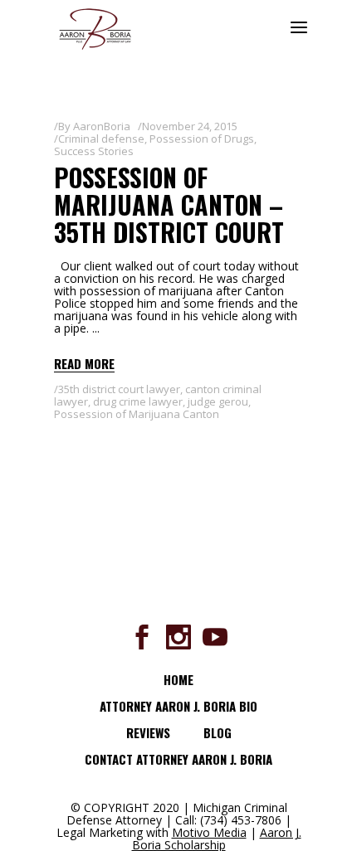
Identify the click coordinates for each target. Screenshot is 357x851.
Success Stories (94, 150)
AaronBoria (101, 126)
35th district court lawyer (119, 389)
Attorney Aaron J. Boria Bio (178, 706)
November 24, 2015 (189, 126)
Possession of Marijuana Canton (136, 413)
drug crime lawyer (138, 401)
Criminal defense (101, 138)
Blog (217, 732)
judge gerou (218, 401)
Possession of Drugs (201, 138)
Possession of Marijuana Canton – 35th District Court (169, 204)
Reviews (148, 732)
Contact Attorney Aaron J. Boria (178, 759)
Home (178, 679)
